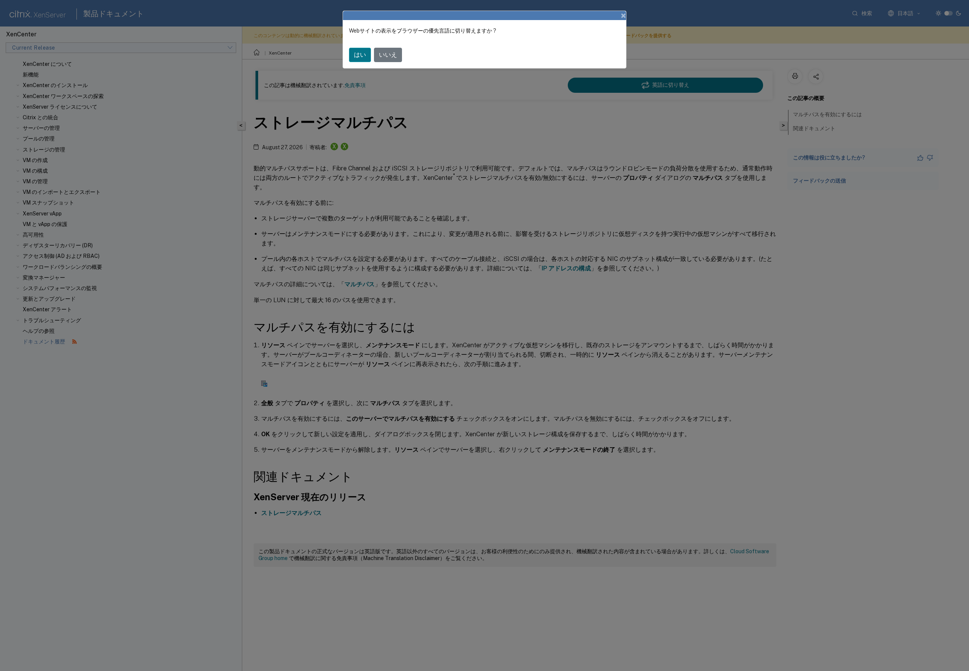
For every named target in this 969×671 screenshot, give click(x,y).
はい (360, 54)
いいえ (388, 54)
